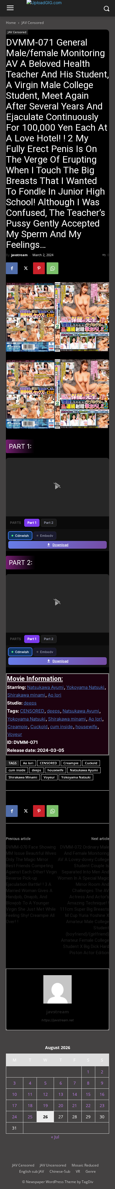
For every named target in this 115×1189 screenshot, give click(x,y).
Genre (91, 1171)
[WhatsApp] (52, 268)
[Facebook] (12, 268)
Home (11, 22)
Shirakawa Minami (23, 777)
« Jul (55, 1137)
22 (88, 1105)
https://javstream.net (58, 1020)
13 (60, 1094)
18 (30, 1105)
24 (14, 1116)
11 (30, 1094)
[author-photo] (57, 1003)
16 (102, 1094)
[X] (25, 268)
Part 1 (31, 523)
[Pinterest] (39, 268)
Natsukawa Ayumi (45, 687)
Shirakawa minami (26, 695)
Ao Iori (54, 695)
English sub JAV (31, 1171)
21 (74, 1105)
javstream (19, 255)
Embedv (46, 536)
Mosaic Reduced (85, 1165)
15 (88, 1094)
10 (14, 1094)
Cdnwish (22, 536)
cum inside (61, 726)
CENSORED (32, 711)
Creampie (17, 726)
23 (102, 1105)
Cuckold (38, 726)
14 (74, 1094)
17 (14, 1105)
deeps (30, 703)
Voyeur (14, 734)
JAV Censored (33, 22)
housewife (86, 726)
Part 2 (48, 523)
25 (30, 1116)
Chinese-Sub (60, 1171)
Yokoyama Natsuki (85, 687)
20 (60, 1105)
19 (45, 1105)
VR (78, 1171)
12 (45, 1094)
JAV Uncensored (53, 1165)
